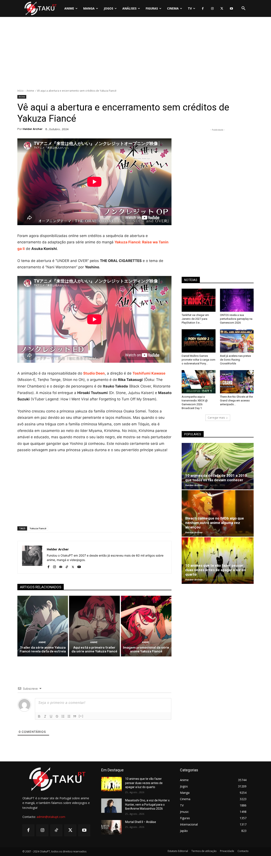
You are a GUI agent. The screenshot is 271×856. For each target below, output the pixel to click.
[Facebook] (202, 8)
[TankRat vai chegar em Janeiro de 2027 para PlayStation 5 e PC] (199, 300)
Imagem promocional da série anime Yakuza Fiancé (146, 649)
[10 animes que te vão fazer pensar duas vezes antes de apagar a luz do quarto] (218, 560)
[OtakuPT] (40, 8)
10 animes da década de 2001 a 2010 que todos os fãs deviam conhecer (216, 477)
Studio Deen (94, 373)
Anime (30, 90)
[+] (81, 716)
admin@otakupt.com (51, 817)
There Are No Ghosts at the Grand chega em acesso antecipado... (236, 400)
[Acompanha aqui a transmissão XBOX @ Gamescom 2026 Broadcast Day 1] (199, 381)
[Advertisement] (135, 54)
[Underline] (51, 716)
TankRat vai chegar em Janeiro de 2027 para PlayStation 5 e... (195, 318)
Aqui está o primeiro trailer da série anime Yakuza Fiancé (94, 649)
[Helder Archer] (32, 557)
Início (20, 90)
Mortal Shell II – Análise (140, 822)
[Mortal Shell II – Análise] (111, 827)
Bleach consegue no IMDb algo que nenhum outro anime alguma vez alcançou (214, 522)
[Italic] (45, 716)
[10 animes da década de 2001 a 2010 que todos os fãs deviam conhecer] (218, 466)
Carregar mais (216, 417)
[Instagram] (212, 8)
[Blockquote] (75, 716)
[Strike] (57, 716)
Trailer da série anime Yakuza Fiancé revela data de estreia (43, 649)
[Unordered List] (69, 716)
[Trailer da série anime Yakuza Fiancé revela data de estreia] (42, 626)
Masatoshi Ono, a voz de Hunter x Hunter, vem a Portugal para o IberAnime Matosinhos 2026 (147, 804)
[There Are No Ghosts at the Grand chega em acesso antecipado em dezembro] (237, 381)
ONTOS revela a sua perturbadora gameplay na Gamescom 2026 (236, 318)
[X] (221, 8)
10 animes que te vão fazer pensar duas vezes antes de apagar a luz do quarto (215, 569)
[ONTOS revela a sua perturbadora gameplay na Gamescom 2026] (237, 300)
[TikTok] (66, 566)
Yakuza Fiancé (38, 528)
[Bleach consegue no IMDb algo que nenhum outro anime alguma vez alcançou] (218, 513)
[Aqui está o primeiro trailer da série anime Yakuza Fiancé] (94, 626)
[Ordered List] (63, 716)
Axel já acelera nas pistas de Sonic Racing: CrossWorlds (235, 359)
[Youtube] (231, 8)
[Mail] (60, 566)
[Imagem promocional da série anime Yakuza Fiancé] (146, 626)
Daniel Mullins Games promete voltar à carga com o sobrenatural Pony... (198, 359)
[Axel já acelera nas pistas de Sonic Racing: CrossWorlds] (237, 341)
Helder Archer (33, 129)
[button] (243, 8)
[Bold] (39, 716)
